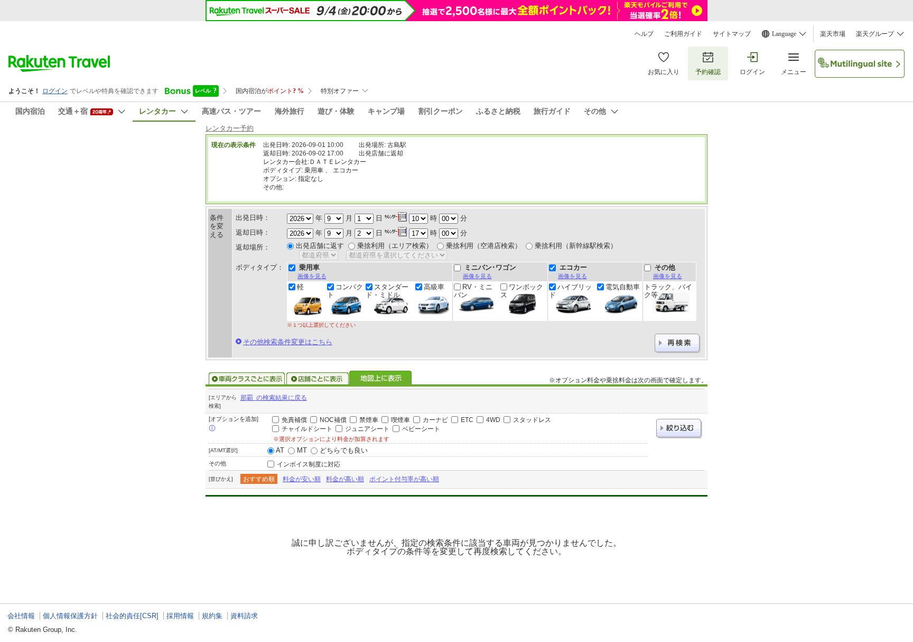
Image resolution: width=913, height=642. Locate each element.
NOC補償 (333, 420)
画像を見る (312, 276)
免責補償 (294, 420)
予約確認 (708, 72)
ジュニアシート (367, 429)
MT (302, 450)
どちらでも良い (344, 450)
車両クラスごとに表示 (247, 379)
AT (280, 450)
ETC (467, 420)
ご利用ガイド (683, 34)
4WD (493, 420)
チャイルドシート (307, 429)
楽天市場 (832, 34)
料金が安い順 (302, 479)
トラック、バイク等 (668, 290)
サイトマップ (732, 34)
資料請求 (244, 616)
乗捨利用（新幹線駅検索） (576, 246)
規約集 (212, 616)
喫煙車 (400, 420)
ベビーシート (421, 429)
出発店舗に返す (320, 246)
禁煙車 (368, 420)
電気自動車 (622, 287)
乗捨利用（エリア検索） (395, 246)
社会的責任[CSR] (132, 616)
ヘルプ (644, 34)
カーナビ (435, 420)
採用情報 (180, 616)
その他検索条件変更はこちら (287, 342)
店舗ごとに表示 (317, 379)
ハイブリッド (570, 290)
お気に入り (663, 72)
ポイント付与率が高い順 (404, 479)
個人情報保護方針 (70, 616)
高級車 (434, 287)
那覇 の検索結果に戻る (273, 397)
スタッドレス (532, 420)
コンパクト (345, 290)
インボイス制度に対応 (308, 464)
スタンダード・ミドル (387, 290)
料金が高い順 (345, 479)
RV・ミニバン (473, 290)
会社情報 (21, 616)
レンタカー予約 (230, 128)
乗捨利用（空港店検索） (483, 246)
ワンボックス (521, 290)
